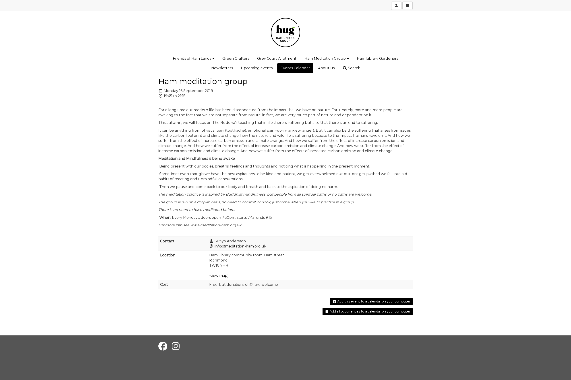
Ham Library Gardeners (377, 58)
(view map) (219, 276)
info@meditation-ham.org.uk (240, 246)
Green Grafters (235, 58)
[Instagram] (176, 346)
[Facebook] (162, 346)
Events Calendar (295, 68)
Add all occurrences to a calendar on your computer (369, 311)
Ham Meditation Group (325, 58)
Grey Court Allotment (276, 58)
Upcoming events (257, 68)
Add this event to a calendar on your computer (373, 301)
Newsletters (222, 68)
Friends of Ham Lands (192, 58)
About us (326, 68)
